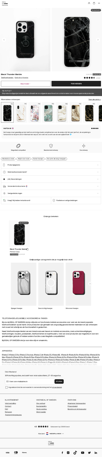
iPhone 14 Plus (72, 357)
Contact (8, 406)
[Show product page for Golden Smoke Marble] (89, 112)
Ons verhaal (40, 403)
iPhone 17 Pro (14, 355)
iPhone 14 (52, 357)
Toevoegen (76, 84)
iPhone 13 (95, 357)
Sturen (59, 381)
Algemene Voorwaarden (77, 403)
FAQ (6, 409)
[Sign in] (89, 3)
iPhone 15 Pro (18, 357)
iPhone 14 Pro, (61, 357)
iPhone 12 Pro (42, 360)
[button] (51, 426)
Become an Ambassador (77, 409)
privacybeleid (57, 387)
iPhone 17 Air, (38, 355)
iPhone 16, (64, 355)
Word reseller (41, 412)
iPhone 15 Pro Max (41, 357)
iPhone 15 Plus (28, 357)
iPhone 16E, (56, 355)
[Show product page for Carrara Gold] (21, 112)
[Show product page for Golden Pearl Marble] (62, 112)
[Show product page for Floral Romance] (34, 112)
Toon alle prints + (94, 99)
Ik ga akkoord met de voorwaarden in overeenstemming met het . (35, 387)
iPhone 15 (9, 357)
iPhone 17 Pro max (26, 355)
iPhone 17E (48, 355)
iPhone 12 (51, 360)
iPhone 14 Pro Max (84, 357)
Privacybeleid (72, 406)
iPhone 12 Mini (74, 360)
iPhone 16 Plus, (84, 355)
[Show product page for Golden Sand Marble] (75, 112)
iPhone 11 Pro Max (86, 360)
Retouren (8, 412)
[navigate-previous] (90, 284)
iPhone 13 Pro (7, 360)
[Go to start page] (5, 4)
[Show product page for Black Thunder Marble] (7, 112)
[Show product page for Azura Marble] (48, 112)
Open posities (41, 409)
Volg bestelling (10, 403)
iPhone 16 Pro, (74, 355)
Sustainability (41, 406)
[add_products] (27, 249)
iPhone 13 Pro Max (19, 360)
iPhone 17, (5, 355)
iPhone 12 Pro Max (62, 360)
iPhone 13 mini (31, 360)
